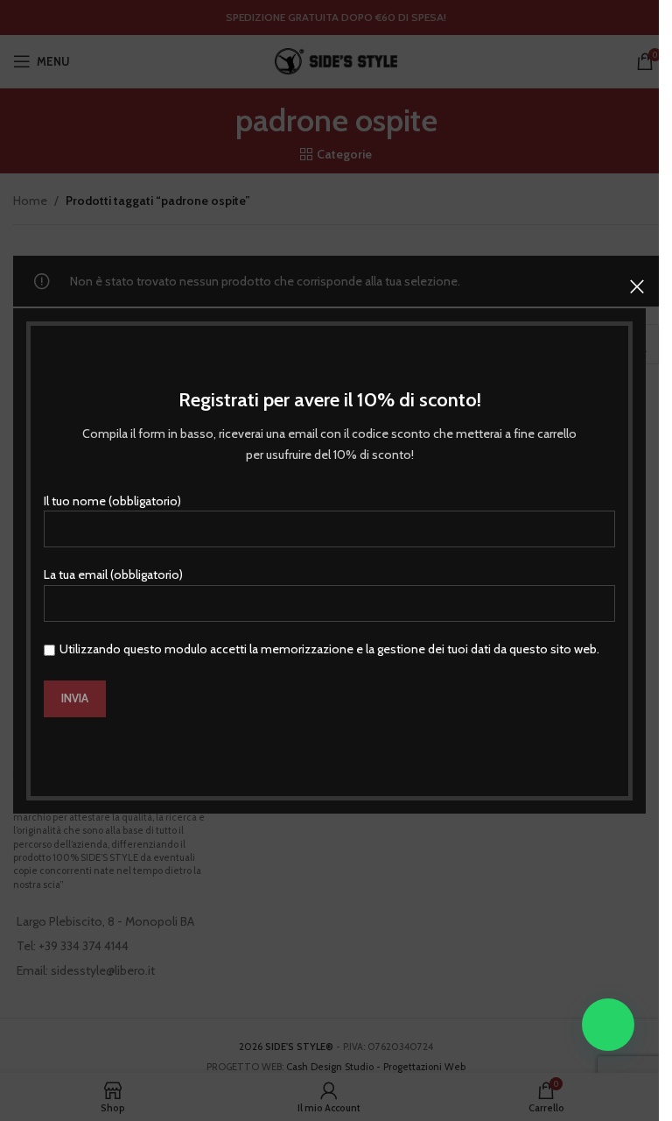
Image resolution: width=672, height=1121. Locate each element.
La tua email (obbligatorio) (113, 574)
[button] (608, 1024)
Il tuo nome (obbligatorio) (112, 500)
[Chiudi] (637, 286)
